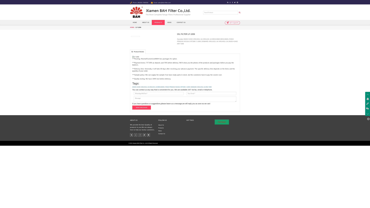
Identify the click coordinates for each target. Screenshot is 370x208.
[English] (206, 2)
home (132, 27)
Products (161, 128)
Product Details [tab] (138, 51)
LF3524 (166, 87)
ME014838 (160, 87)
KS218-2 (178, 87)
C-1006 (187, 87)
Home (135, 22)
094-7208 (208, 87)
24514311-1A (145, 87)
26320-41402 (136, 87)
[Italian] (211, 2)
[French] (208, 2)
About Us (145, 22)
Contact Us (181, 22)
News (169, 22)
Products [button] (158, 22)
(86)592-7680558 (142, 2)
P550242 (172, 87)
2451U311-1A (201, 87)
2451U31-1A (153, 87)
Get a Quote (233, 23)
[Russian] (214, 2)
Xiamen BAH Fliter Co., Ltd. (140, 143)
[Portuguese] (212, 2)
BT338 (183, 87)
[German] (209, 2)
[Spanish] (216, 2)
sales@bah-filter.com (164, 2)
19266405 (193, 87)
